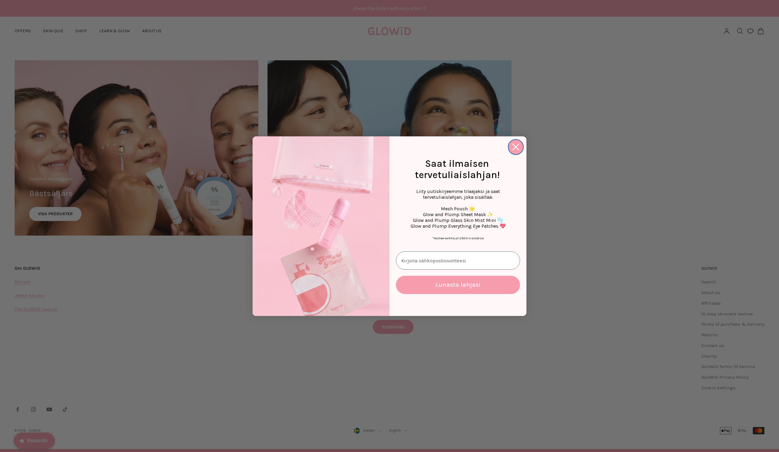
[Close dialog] (515, 147)
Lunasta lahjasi (457, 284)
